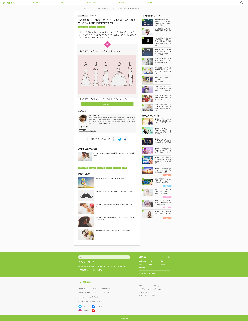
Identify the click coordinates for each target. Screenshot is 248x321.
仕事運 (161, 261)
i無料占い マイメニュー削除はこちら (148, 295)
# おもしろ (92, 27)
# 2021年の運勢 (83, 27)
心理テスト (113, 266)
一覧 (168, 257)
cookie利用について (144, 289)
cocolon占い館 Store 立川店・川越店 (88, 297)
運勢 (140, 264)
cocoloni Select (105, 288)
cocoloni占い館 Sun (83, 288)
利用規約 (156, 286)
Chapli (94, 292)
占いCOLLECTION (104, 292)
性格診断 (142, 267)
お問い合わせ (157, 289)
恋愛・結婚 (142, 261)
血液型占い (102, 266)
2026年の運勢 (97, 270)
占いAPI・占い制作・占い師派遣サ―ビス (89, 301)
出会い (151, 264)
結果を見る (107, 104)
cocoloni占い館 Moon (84, 292)
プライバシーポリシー (144, 292)
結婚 (83, 15)
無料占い (83, 266)
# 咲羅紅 (109, 168)
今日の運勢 (142, 273)
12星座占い (92, 266)
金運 (150, 261)
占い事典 (152, 273)
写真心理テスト (85, 270)
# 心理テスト (117, 168)
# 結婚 (124, 168)
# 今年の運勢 (101, 27)
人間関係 (162, 264)
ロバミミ (95, 288)
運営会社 (141, 286)
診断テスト (123, 266)
